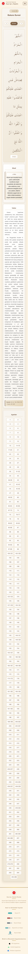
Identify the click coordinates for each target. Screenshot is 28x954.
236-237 (10, 786)
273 (18, 851)
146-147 (18, 635)
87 (18, 527)
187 (10, 700)
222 (10, 760)
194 (10, 713)
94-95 (10, 545)
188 (18, 700)
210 (10, 734)
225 (18, 765)
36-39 (10, 480)
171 (18, 670)
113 (18, 575)
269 (18, 842)
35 (18, 476)
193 (18, 709)
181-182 (10, 691)
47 (10, 493)
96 (18, 545)
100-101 (10, 553)
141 (10, 627)
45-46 (18, 489)
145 (10, 635)
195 (18, 713)
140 (18, 622)
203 (10, 726)
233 (10, 782)
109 (18, 566)
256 (18, 821)
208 (10, 730)
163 (10, 661)
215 (18, 743)
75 (10, 514)
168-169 (18, 665)
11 (10, 441)
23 (18, 454)
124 (18, 596)
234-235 (18, 782)
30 (10, 471)
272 (10, 851)
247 (18, 803)
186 (18, 696)
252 (18, 812)
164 (18, 661)
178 (18, 683)
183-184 (18, 691)
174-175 (10, 678)
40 (18, 480)
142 (18, 627)
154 (18, 648)
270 (10, 847)
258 (18, 825)
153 (10, 648)
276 (10, 859)
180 (18, 687)
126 (18, 601)
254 (18, 816)
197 (18, 717)
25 (18, 458)
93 (18, 540)
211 (18, 734)
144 (18, 631)
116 (10, 583)
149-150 (18, 639)
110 (10, 570)
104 (10, 558)
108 (10, 566)
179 (10, 687)
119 (18, 588)
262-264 (18, 834)
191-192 (10, 709)
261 (10, 834)
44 (10, 489)
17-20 (10, 450)
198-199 (10, 721)
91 (18, 536)
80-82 (10, 523)
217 (18, 747)
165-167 (10, 665)
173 (18, 674)
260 (18, 829)
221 (18, 756)
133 (10, 609)
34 (10, 476)
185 (10, 696)
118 (10, 588)
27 (18, 463)
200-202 (18, 721)
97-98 (10, 549)
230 (18, 773)
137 (10, 618)
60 (18, 497)
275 (18, 855)
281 (10, 868)
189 (10, 704)
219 (18, 752)
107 (18, 562)
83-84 (18, 523)
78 (10, 519)
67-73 (10, 510)
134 (18, 609)
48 (18, 493)
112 (10, 575)
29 (18, 467)
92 (10, 540)
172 (10, 674)
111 (18, 570)
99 (18, 549)
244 (10, 799)
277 (18, 859)
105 (18, 558)
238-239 (18, 786)
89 (18, 532)
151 (10, 644)
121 (18, 592)
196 (10, 717)
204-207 (18, 726)
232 (18, 778)
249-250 (18, 808)
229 (10, 773)
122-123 (10, 596)
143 (10, 631)
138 (18, 618)
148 (10, 639)
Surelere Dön (14, 11)
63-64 (10, 506)
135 (10, 614)
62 (18, 501)
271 (18, 847)
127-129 (10, 605)
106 (10, 562)
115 (18, 579)
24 (10, 458)
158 (18, 652)
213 (18, 739)
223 (18, 760)
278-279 (10, 864)
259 (10, 829)
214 (10, 743)
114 (10, 579)
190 (18, 704)
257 (10, 825)
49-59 (10, 497)
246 (10, 803)
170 (10, 670)
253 (10, 816)
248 (10, 808)
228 (18, 769)
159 (10, 657)
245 (18, 799)
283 (10, 872)
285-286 (14, 877)
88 (10, 532)
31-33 (18, 471)
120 (10, 592)
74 (18, 510)
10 (18, 437)
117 (18, 583)
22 (10, 454)
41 (10, 484)
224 (10, 765)
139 (10, 622)
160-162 (18, 657)
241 (18, 790)
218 (10, 752)
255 (10, 821)
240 (10, 790)
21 (18, 450)
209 (18, 730)
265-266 (10, 838)
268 (10, 842)
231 (10, 778)
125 (10, 601)
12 (18, 441)
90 (10, 536)
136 (18, 614)
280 (18, 864)
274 (10, 855)
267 (18, 838)
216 (10, 747)
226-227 (10, 769)
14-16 (18, 445)
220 (10, 756)
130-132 (18, 605)
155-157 (10, 652)
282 (18, 868)
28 (10, 467)
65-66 (18, 506)
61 (10, 501)
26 (10, 463)
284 (18, 872)
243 (18, 795)
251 (10, 812)
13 (10, 445)
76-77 (18, 514)
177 (10, 683)
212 (10, 739)
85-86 (10, 527)
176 (18, 678)
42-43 (18, 484)
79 (18, 519)
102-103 (18, 553)
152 (18, 644)
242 (10, 795)
